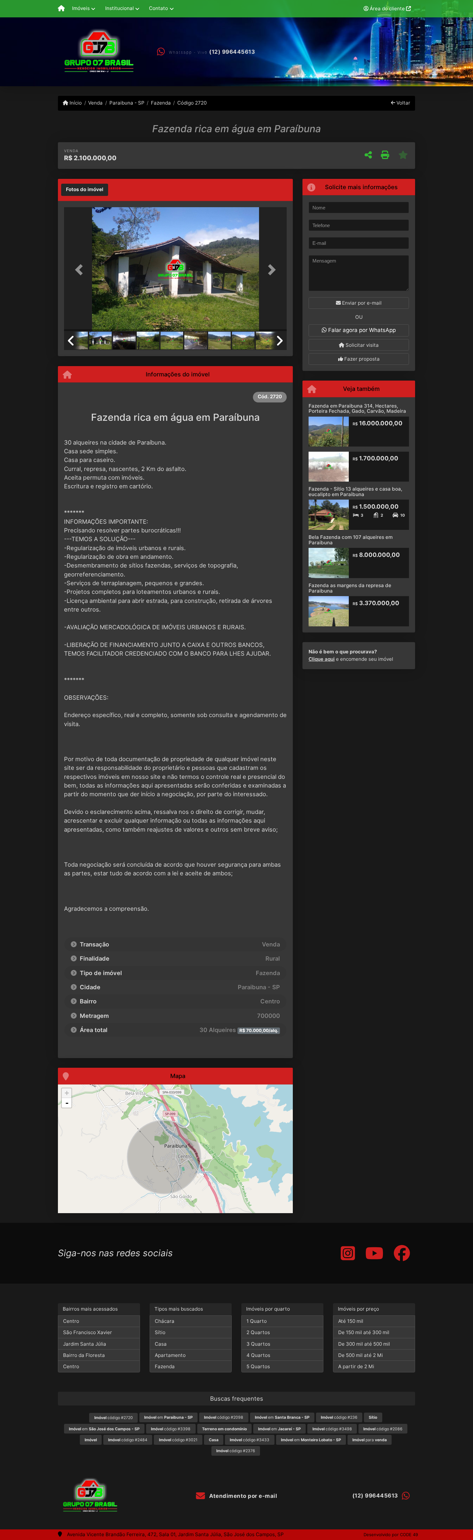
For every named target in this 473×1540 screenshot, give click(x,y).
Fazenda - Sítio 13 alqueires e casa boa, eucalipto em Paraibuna (355, 491)
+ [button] (67, 1093)
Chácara (164, 1321)
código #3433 (249, 1439)
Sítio (160, 1332)
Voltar (402, 103)
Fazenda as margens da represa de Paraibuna (350, 588)
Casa (161, 1344)
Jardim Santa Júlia (84, 1344)
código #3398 (170, 1428)
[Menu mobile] (61, 8)
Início (75, 103)
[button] (80, 269)
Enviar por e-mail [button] (361, 303)
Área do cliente (387, 8)
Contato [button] (158, 8)
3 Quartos (258, 1344)
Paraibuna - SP (126, 103)
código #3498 (332, 1428)
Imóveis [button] (81, 8)
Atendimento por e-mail (242, 1496)
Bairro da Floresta (84, 1355)
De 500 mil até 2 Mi (360, 1355)
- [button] (67, 1102)
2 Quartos (258, 1332)
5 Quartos (258, 1366)
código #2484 (127, 1439)
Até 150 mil (350, 1321)
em (168, 1417)
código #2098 (223, 1417)
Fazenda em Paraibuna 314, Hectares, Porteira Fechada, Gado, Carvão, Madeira (357, 408)
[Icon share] (348, 1253)
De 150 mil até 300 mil (363, 1332)
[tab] (84, 190)
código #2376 (235, 1450)
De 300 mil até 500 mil (364, 1344)
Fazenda (161, 103)
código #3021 (178, 1439)
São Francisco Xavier (87, 1332)
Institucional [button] (119, 8)
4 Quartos (258, 1355)
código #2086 (383, 1428)
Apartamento (170, 1355)
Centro (71, 1321)
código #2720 (113, 1417)
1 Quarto (256, 1321)
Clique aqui (322, 659)
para (369, 1439)
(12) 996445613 (232, 52)
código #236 (339, 1417)
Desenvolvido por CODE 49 (391, 1534)
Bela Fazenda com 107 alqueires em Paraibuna (351, 540)
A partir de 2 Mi (356, 1366)
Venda (95, 103)
